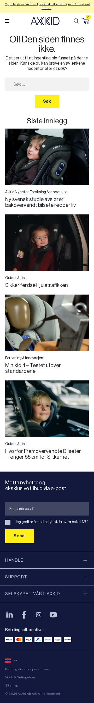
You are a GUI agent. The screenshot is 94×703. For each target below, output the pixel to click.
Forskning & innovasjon (49, 192)
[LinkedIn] (9, 615)
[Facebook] (24, 615)
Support (16, 576)
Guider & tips (16, 278)
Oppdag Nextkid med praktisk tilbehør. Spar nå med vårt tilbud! (47, 6)
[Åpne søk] (76, 21)
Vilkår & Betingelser (20, 677)
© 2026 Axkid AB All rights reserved (32, 693)
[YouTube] (53, 615)
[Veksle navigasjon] (7, 21)
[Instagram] (38, 615)
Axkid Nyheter (17, 192)
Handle (14, 560)
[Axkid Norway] (45, 21)
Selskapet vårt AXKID (32, 593)
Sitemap (11, 685)
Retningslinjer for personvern (27, 669)
